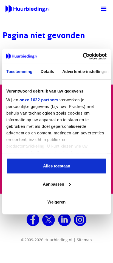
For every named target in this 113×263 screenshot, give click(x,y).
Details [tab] (47, 71)
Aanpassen (53, 183)
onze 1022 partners (38, 99)
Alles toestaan (56, 166)
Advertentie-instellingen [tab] (85, 71)
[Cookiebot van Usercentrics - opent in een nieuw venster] (83, 56)
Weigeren (56, 202)
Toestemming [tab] (19, 71)
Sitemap (84, 239)
